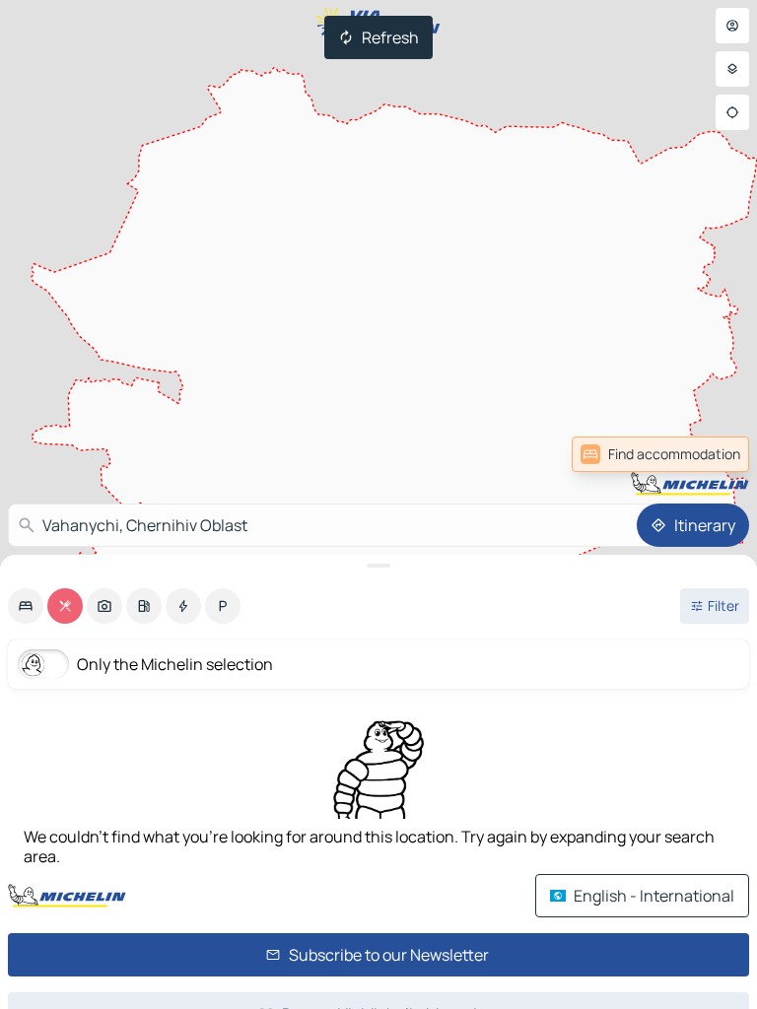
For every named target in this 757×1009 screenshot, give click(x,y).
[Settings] (732, 69)
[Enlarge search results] (378, 565)
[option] (25, 606)
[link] (660, 454)
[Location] (732, 112)
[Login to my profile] (732, 25)
